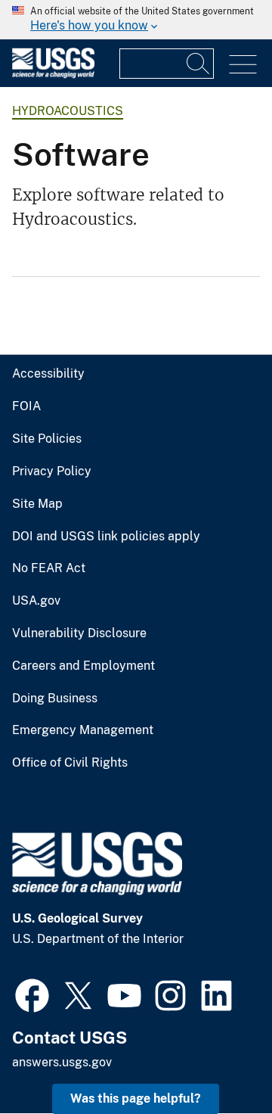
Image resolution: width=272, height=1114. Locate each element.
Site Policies (47, 439)
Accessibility (48, 374)
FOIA (26, 406)
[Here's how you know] (136, 19)
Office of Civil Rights (70, 763)
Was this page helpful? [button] (135, 1098)
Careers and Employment (83, 666)
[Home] (53, 74)
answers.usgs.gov (62, 1062)
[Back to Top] (217, 1059)
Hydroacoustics (67, 111)
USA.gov (36, 601)
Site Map (37, 504)
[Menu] (243, 64)
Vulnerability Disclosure (79, 633)
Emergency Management (82, 730)
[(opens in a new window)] (32, 994)
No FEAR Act (48, 568)
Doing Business (54, 698)
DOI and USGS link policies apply (106, 536)
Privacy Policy (51, 471)
